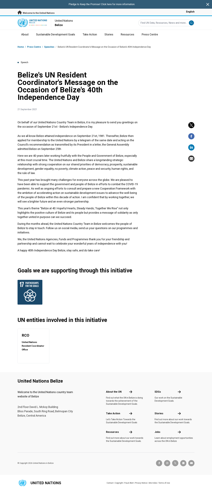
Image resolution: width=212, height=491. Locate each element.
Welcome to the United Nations (38, 13)
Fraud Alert (129, 483)
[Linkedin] (191, 147)
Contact (110, 483)
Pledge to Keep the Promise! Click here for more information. (102, 4)
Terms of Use (164, 483)
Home (21, 47)
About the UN (114, 391)
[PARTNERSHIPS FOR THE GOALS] (31, 292)
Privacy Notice (141, 483)
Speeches (49, 47)
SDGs (158, 391)
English (190, 11)
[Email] (191, 158)
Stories (159, 413)
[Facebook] (191, 136)
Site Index (153, 483)
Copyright (119, 483)
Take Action (113, 413)
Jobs (157, 432)
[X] (191, 125)
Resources (112, 432)
